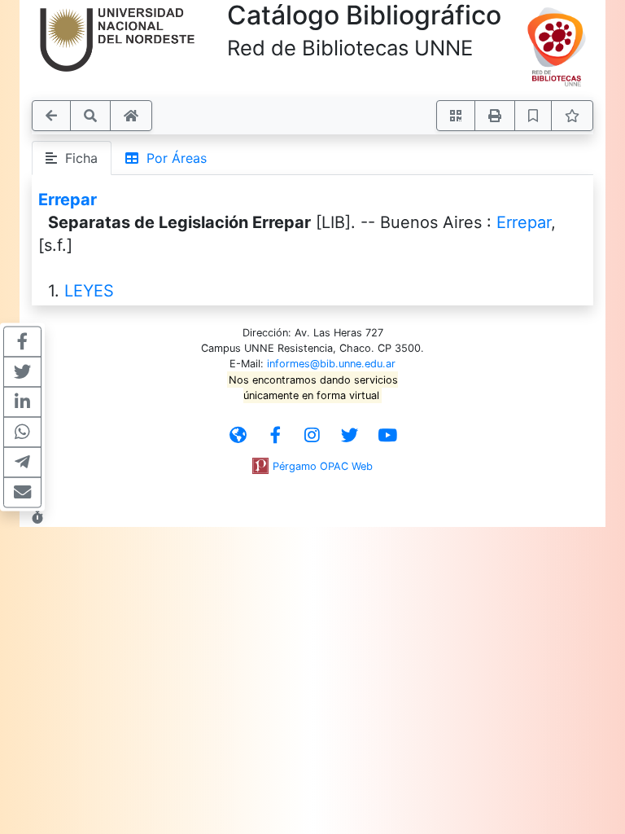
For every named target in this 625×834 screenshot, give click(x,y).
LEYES (89, 291)
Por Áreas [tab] (172, 158)
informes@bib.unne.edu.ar (331, 364)
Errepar (67, 199)
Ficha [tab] (77, 158)
